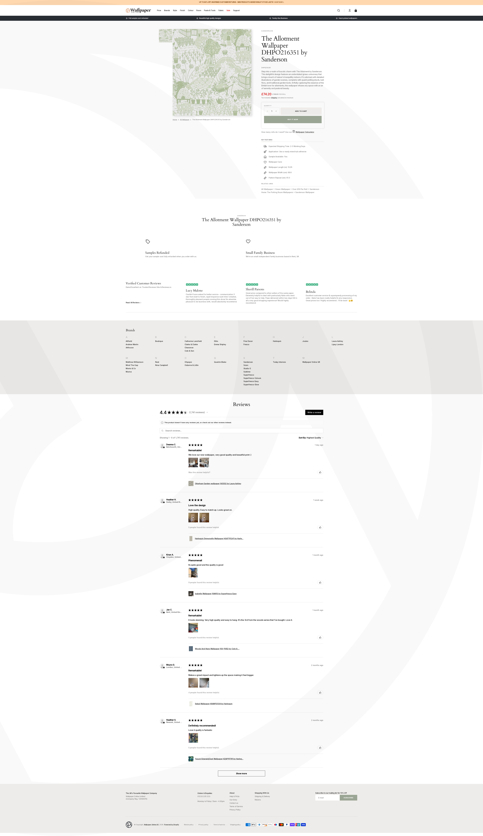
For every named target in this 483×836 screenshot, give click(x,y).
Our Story (233, 800)
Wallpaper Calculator (305, 132)
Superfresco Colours (252, 378)
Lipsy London (337, 344)
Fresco (246, 344)
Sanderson (248, 362)
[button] (339, 10)
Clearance (189, 347)
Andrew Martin (132, 344)
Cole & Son (189, 351)
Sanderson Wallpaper (304, 192)
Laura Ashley (337, 341)
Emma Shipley (220, 344)
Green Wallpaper (282, 189)
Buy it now (293, 119)
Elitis (216, 341)
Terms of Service (236, 806)
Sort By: (302, 437)
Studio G (247, 368)
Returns (258, 800)
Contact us (234, 803)
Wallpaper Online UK (311, 362)
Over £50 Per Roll (299, 189)
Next (157, 362)
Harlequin (277, 341)
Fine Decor (248, 341)
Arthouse (129, 347)
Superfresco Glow (251, 384)
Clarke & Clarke (191, 344)
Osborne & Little (191, 365)
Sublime (247, 372)
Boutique (159, 341)
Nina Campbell (161, 365)
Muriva (129, 372)
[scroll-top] (477, 830)
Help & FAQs (234, 796)
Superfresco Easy (251, 381)
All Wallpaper (184, 120)
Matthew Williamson (134, 362)
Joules (305, 341)
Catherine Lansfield (193, 341)
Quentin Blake (220, 362)
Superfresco (249, 375)
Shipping (274, 98)
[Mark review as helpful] (320, 472)
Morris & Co (131, 368)
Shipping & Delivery (262, 796)
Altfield (129, 341)
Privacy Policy (235, 810)
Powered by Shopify (171, 825)
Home (175, 120)
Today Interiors (279, 362)
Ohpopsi (188, 362)
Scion (246, 365)
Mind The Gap (132, 365)
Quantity (267, 105)
